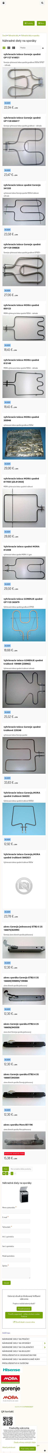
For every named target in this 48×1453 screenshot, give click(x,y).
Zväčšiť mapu (6, 1333)
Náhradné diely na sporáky (16, 1343)
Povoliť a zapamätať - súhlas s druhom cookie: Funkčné (24, 1315)
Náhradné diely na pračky (15, 1339)
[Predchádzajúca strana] (4, 1173)
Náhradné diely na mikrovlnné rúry (21, 1359)
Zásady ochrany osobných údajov (25, 1442)
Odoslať (6, 1283)
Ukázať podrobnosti (8, 1447)
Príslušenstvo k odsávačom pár (19, 1355)
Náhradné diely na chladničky (18, 1347)
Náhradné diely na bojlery (16, 1351)
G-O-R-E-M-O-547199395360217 (24, 1407)
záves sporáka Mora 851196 (18, 1124)
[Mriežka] (4, 48)
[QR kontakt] (24, 1422)
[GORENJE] (10, 1391)
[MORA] (10, 1383)
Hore (5, 1169)
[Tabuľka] (13, 48)
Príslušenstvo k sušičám (15, 1363)
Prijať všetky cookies (27, 1449)
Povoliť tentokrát (24, 1309)
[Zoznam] (8, 48)
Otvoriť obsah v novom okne (25, 1322)
